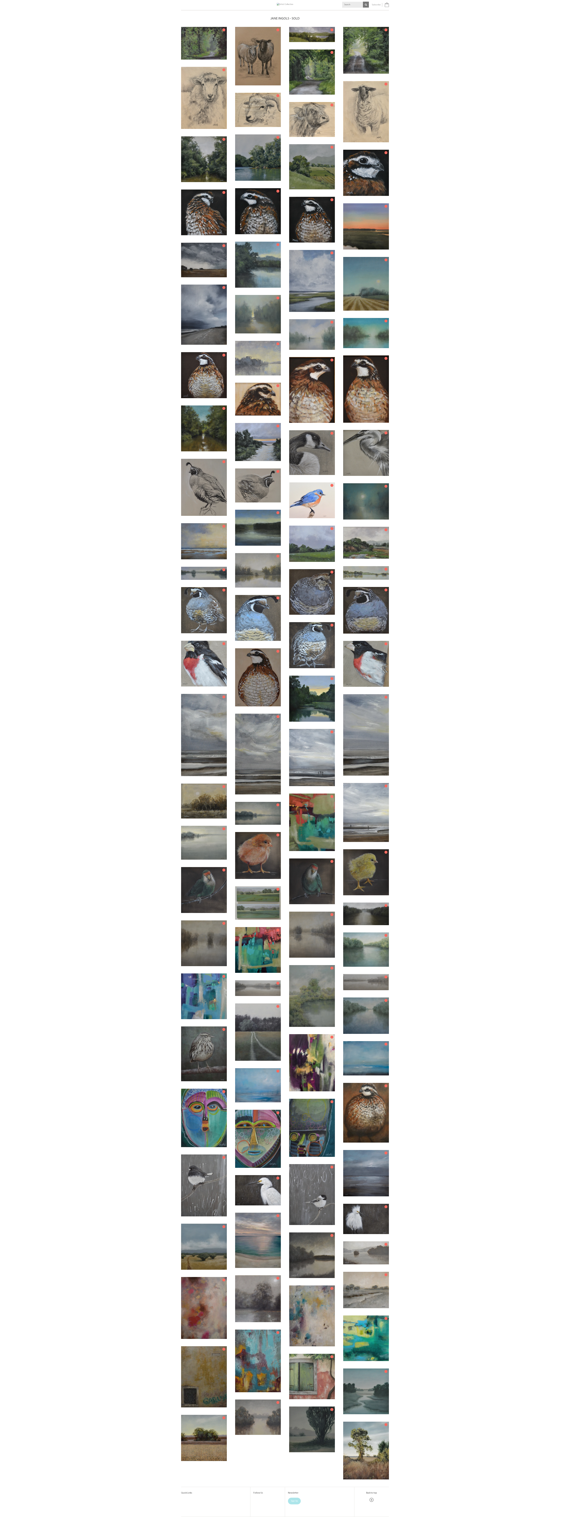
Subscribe (376, 5)
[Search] (366, 5)
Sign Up (294, 1501)
